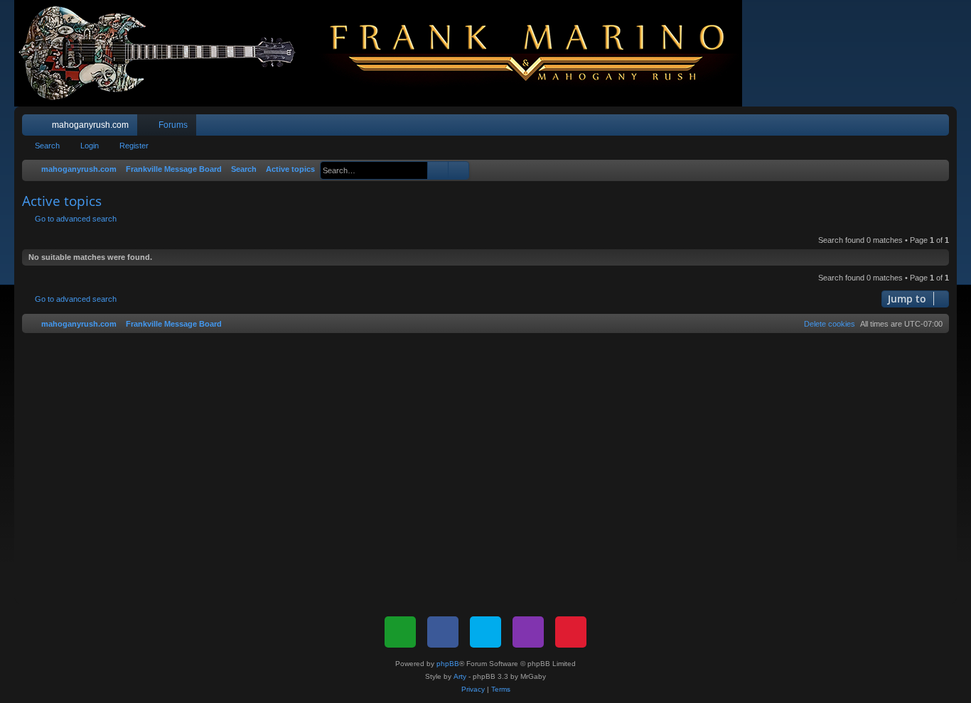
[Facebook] (442, 632)
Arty (460, 676)
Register (134, 145)
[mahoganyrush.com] (385, 53)
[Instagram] (528, 632)
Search (47, 145)
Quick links (35, 128)
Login (89, 145)
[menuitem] (895, 125)
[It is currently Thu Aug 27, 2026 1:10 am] (935, 170)
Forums (173, 125)
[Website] (400, 632)
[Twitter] (485, 632)
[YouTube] (570, 632)
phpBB (447, 663)
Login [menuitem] (920, 128)
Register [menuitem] (941, 128)
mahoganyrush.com (90, 125)
